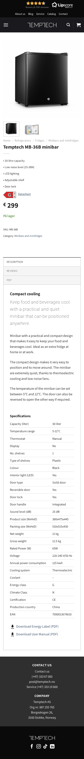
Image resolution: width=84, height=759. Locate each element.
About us (20, 14)
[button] (41, 5)
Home (7, 140)
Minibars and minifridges (63, 140)
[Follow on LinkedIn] (52, 746)
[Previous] (10, 79)
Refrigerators (23, 140)
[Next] (74, 79)
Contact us (42, 671)
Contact (63, 14)
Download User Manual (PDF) (37, 634)
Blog (30, 14)
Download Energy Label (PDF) (37, 626)
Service (40, 14)
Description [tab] (15, 262)
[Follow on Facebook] (32, 746)
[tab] (42, 270)
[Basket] (78, 25)
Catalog (51, 14)
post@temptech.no (42, 681)
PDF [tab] (9, 280)
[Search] (68, 25)
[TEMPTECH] (42, 25)
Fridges (39, 140)
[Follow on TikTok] (45, 746)
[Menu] (5, 25)
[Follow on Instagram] (38, 746)
